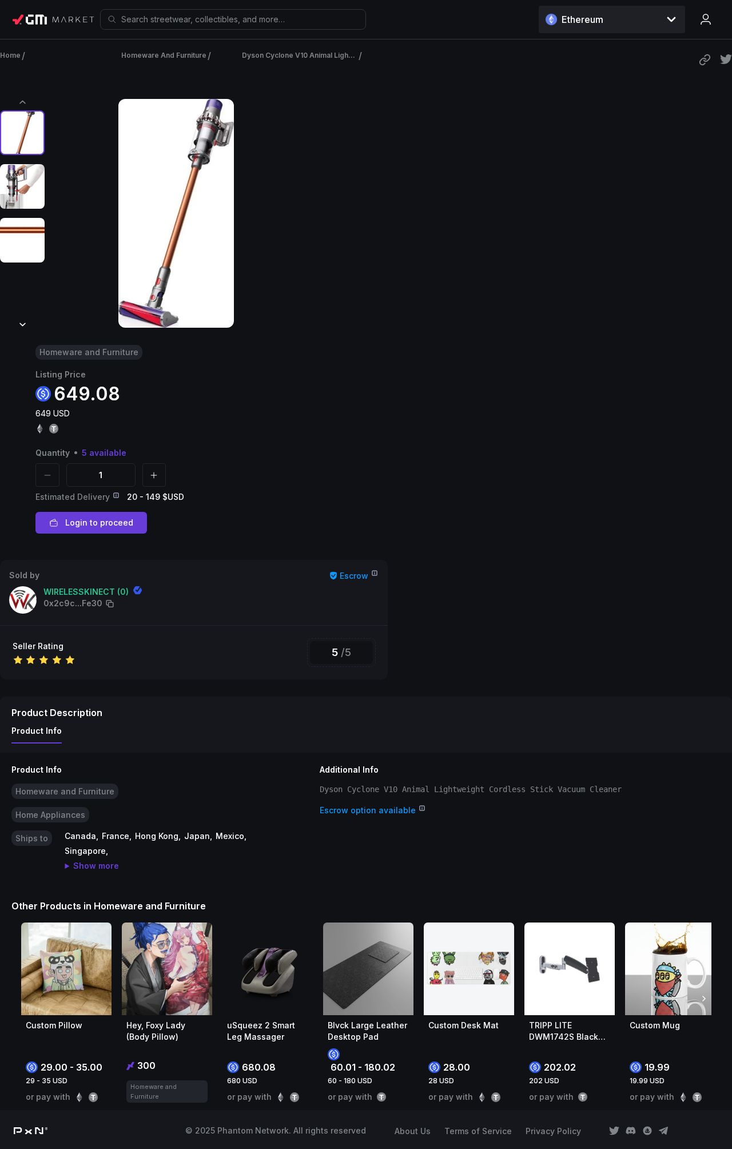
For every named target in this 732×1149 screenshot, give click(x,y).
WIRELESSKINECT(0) (86, 592)
